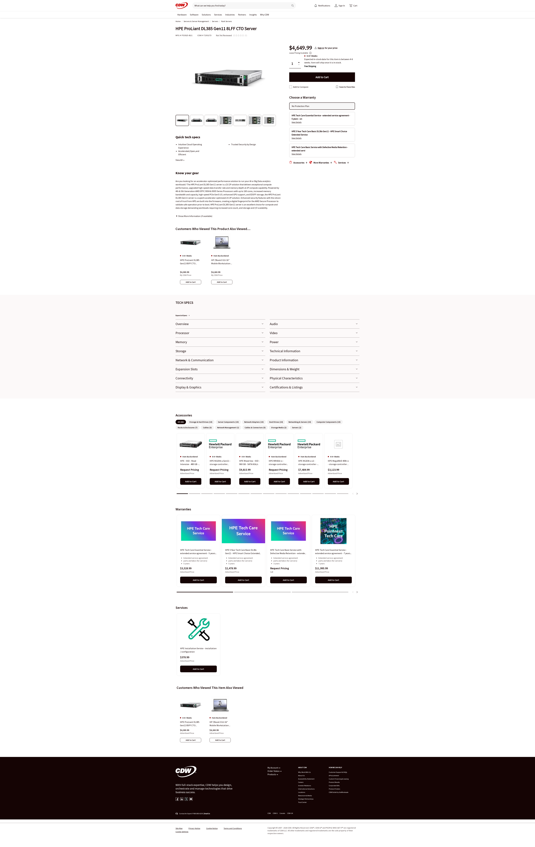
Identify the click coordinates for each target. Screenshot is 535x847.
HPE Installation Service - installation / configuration (198, 650)
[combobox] (239, 5)
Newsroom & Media (305, 796)
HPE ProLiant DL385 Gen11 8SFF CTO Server (189, 724)
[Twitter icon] (186, 799)
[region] (267, 261)
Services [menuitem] (218, 14)
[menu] (322, 5)
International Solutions (306, 789)
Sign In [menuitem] (342, 5)
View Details (296, 122)
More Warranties (321, 162)
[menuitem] (315, 5)
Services (342, 162)
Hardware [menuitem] (182, 14)
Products (272, 774)
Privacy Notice (194, 828)
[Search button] (292, 5)
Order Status (274, 771)
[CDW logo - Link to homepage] (182, 5)
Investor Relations (304, 785)
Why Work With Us (304, 772)
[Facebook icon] (177, 799)
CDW (269, 813)
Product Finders (334, 789)
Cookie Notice (212, 828)
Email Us (207, 813)
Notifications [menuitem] (324, 5)
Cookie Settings (182, 831)
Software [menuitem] (194, 14)
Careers (300, 782)
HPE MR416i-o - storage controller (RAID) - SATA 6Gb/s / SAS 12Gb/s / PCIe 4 (279, 463)
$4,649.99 (300, 48)
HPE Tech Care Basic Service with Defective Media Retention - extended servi (288, 552)
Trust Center (302, 802)
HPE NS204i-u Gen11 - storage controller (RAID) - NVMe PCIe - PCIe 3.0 (220, 463)
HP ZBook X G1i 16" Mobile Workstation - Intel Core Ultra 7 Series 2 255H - (220, 724)
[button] (353, 5)
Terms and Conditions (233, 828)
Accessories (298, 162)
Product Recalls (334, 782)
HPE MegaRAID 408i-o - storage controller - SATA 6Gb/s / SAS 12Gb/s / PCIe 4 (338, 463)
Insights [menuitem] (253, 14)
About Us (301, 775)
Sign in (321, 47)
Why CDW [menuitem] (264, 14)
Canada (282, 813)
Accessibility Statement (306, 779)
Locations (301, 792)
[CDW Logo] (182, 5)
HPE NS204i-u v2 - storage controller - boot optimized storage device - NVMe (308, 463)
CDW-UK (290, 813)
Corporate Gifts (334, 785)
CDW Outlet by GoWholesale (338, 792)
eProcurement (334, 775)
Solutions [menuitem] (206, 14)
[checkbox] (290, 86)
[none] (182, 14)
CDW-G (275, 813)
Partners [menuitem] (242, 14)
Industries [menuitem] (230, 14)
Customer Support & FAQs (338, 772)
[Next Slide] (357, 493)
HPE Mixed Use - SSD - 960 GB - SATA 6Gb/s (249, 463)
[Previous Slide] (353, 493)
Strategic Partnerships (305, 799)
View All (179, 160)
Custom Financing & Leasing (339, 779)
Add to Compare (300, 86)
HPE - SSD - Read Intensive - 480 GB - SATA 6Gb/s (189, 463)
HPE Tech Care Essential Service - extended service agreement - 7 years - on (333, 552)
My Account (273, 767)
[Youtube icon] (191, 799)
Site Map (179, 828)
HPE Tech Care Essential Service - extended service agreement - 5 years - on (198, 552)
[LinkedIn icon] (181, 799)
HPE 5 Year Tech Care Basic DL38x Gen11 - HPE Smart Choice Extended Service (242, 552)
